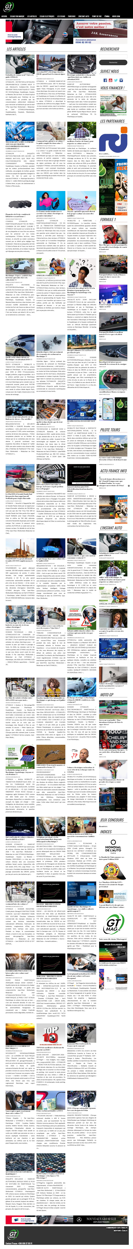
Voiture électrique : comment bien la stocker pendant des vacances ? (113, 685)
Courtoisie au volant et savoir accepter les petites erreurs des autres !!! (111, 631)
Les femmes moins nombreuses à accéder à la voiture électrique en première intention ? (50, 213)
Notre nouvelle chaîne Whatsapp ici (113, 939)
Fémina (106, 16)
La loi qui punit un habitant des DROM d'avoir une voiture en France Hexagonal (81, 976)
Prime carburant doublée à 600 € (50, 1111)
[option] (66, 32)
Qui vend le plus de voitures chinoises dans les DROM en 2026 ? (20, 838)
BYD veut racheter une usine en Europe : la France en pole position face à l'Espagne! (50, 486)
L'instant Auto (83, 16)
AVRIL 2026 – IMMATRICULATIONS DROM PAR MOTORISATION (49, 977)
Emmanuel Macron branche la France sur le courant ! (79, 1045)
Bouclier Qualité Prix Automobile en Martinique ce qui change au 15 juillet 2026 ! (51, 700)
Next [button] (129, 486)
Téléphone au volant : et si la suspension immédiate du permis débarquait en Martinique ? (49, 839)
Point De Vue (97, 16)
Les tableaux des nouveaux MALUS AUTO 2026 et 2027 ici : (112, 964)
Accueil (4, 16)
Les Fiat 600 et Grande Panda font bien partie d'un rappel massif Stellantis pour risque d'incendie (19, 496)
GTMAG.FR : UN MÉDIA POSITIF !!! (49, 275)
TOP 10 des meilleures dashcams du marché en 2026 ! (50, 1048)
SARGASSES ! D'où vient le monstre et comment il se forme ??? (51, 766)
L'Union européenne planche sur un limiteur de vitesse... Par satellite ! (19, 418)
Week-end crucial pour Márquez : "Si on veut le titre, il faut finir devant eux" (113, 752)
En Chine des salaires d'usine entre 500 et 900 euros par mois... (19, 699)
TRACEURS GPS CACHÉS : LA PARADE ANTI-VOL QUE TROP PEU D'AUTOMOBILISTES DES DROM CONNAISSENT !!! (19, 145)
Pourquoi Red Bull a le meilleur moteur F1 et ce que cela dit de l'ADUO (111, 334)
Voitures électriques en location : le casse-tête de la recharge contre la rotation (81, 769)
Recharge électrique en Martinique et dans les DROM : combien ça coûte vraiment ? (81, 700)
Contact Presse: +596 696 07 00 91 (19, 1243)
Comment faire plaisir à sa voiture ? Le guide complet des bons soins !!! (50, 142)
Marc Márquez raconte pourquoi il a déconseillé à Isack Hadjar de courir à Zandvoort (113, 247)
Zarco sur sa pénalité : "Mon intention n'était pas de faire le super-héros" (111, 722)
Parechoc (71, 16)
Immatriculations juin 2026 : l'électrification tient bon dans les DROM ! (80, 489)
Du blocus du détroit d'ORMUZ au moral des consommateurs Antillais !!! (81, 836)
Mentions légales (120, 1230)
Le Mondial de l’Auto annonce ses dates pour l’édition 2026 (111, 858)
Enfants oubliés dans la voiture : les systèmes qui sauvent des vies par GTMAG (80, 633)
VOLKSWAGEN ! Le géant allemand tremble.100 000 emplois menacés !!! (19, 561)
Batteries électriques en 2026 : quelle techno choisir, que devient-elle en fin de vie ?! (50, 422)
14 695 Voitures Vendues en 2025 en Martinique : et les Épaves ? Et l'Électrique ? (50, 1176)
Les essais (61, 16)
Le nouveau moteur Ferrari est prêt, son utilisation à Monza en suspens (113, 391)
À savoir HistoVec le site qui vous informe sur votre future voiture (111, 906)
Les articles (32, 16)
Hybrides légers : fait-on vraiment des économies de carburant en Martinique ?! (50, 354)
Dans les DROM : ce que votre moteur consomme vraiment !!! (81, 557)
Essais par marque (17, 16)
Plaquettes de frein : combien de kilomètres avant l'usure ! (18, 215)
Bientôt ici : (103, 826)
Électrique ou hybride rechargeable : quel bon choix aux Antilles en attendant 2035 (81, 77)
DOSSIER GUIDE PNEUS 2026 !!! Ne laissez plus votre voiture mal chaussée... (19, 973)
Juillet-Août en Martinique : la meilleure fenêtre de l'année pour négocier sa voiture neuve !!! (80, 141)
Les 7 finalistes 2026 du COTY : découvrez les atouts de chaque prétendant (111, 884)
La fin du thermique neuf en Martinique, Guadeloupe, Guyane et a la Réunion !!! (19, 772)
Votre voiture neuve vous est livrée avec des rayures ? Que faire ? (50, 627)
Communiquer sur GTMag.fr (116, 1227)
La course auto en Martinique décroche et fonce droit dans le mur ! (113, 459)
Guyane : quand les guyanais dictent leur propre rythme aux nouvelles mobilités (81, 213)
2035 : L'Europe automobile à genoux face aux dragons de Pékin (81, 1109)
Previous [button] (98, 486)
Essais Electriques (47, 16)
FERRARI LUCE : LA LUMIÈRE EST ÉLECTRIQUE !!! (18, 1047)
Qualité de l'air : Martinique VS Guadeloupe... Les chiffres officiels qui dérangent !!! (80, 909)
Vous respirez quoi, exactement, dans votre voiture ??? (18, 1112)
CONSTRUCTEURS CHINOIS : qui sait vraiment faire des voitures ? (19, 903)
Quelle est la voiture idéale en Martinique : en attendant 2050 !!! (19, 358)
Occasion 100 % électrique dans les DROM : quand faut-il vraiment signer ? (51, 74)
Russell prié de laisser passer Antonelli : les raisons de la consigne (113, 363)
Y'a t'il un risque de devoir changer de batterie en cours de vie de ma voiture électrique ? (20, 625)
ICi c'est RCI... (104, 154)
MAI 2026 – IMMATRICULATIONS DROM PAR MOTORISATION (49, 905)
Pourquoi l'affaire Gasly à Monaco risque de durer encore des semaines (112, 277)
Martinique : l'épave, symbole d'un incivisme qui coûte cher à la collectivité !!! (19, 277)
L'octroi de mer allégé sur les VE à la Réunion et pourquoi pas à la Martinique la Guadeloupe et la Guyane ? (81, 291)
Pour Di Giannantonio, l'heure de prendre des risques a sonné (111, 781)
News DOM (116, 16)
